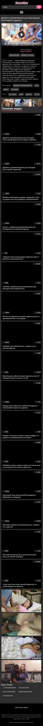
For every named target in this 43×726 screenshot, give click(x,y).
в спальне (12, 94)
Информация (14, 55)
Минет (6, 89)
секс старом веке (9, 691)
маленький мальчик (25, 691)
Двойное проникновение (23, 85)
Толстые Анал (8, 695)
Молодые (14, 89)
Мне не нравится (17, 50)
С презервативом (9, 687)
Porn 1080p (29, 722)
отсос (37, 94)
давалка (29, 94)
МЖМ (36, 85)
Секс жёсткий (24, 687)
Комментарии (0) (27, 55)
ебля (21, 94)
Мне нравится (12, 50)
